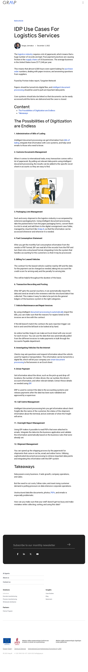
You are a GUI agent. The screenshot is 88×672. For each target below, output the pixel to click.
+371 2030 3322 (29, 653)
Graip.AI (41, 229)
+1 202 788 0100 (19, 653)
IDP (30, 383)
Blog (47, 596)
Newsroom (49, 599)
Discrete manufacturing (10, 596)
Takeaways (23, 113)
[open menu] (83, 2)
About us (6, 578)
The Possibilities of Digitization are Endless (36, 110)
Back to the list (18, 20)
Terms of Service (20, 648)
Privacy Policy (7, 648)
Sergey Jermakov (28, 46)
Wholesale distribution (9, 602)
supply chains (32, 59)
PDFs (53, 492)
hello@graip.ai (39, 653)
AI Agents (6, 573)
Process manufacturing (10, 599)
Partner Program (8, 611)
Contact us (7, 582)
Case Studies (50, 593)
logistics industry (25, 54)
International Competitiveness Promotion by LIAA (44, 648)
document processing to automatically (47, 312)
